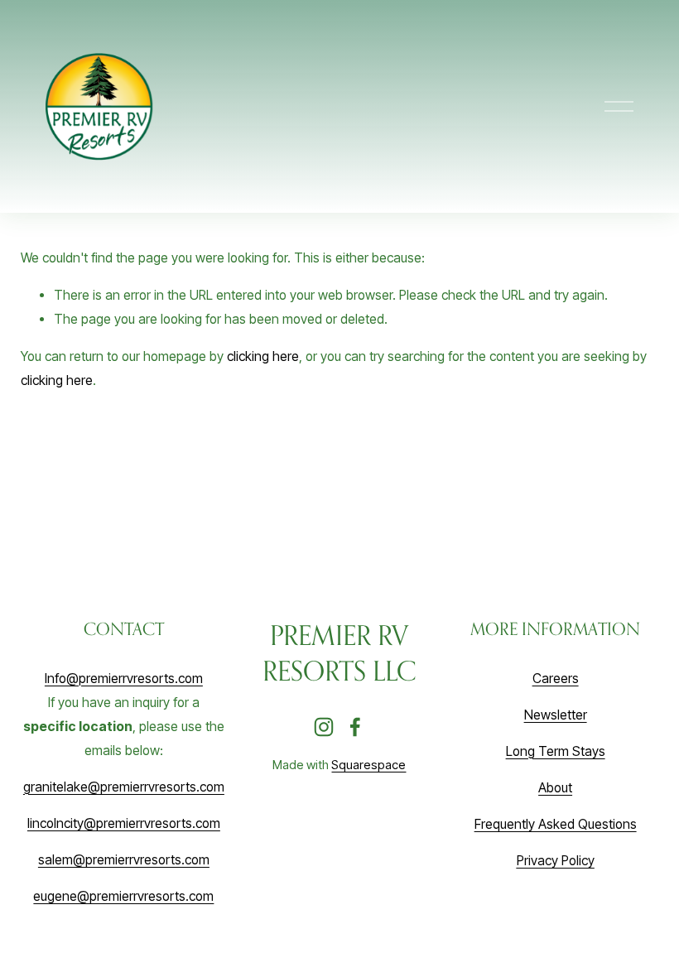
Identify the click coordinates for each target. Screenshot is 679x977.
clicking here (263, 356)
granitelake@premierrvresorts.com (123, 787)
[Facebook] (355, 727)
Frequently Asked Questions (555, 824)
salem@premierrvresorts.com (123, 860)
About (555, 788)
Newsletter (555, 715)
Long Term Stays (555, 751)
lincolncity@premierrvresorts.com (123, 823)
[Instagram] (324, 727)
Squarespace (368, 765)
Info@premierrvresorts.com (124, 678)
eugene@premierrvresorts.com (123, 896)
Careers (555, 678)
